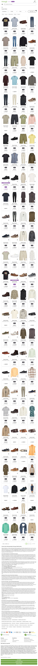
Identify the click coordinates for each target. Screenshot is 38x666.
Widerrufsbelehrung (15, 640)
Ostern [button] (15, 14)
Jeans (2, 598)
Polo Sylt (14, 621)
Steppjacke (5, 566)
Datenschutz (14, 641)
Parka (2, 592)
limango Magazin (3, 641)
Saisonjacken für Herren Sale (24, 623)
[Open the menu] (2, 4)
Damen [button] (19, 14)
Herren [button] (6, 14)
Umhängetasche (8, 567)
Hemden (8, 565)
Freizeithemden (16, 549)
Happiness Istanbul (25, 621)
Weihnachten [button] (11, 14)
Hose (20, 608)
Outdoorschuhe (13, 585)
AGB (13, 639)
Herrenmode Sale (14, 619)
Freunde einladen (3, 640)
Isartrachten (3, 626)
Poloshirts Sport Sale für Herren (7, 621)
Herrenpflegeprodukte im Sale (6, 623)
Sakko (24, 608)
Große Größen (32, 623)
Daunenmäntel (14, 566)
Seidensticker (7, 559)
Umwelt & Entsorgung (27, 641)
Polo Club (13, 623)
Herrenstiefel (29, 576)
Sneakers (15, 564)
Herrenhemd (16, 600)
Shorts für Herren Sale (26, 626)
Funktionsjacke (9, 566)
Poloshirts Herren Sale (21, 619)
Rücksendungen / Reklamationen (29, 640)
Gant (30, 621)
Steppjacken (5, 595)
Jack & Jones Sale (4, 628)
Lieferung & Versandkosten (28, 639)
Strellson (34, 616)
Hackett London (18, 621)
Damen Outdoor (5, 590)
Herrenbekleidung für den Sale (6, 619)
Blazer (3, 594)
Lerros (7, 626)
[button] (6, 11)
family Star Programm (4, 639)
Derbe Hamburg (19, 626)
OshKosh (10, 626)
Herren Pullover (8, 550)
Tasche (22, 612)
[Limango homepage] (4, 1)
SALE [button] (3, 14)
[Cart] (9, 26)
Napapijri (14, 626)
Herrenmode (30, 558)
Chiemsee (17, 623)
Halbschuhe (6, 597)
